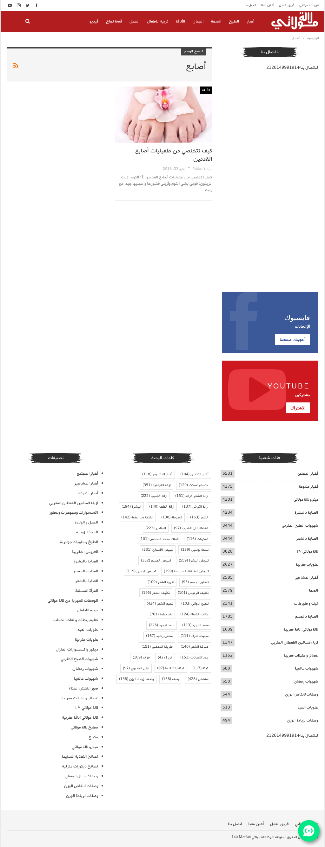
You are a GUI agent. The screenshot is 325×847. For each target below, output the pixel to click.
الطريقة (171, 517)
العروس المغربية (85, 552)
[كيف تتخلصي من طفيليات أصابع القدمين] (163, 115)
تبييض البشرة (194, 560)
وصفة (171, 679)
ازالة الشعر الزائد (192, 496)
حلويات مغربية (307, 564)
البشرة (131, 507)
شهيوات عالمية (306, 668)
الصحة (216, 21)
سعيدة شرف (195, 636)
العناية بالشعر (307, 539)
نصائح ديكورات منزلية (80, 766)
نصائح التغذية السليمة (80, 756)
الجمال (198, 21)
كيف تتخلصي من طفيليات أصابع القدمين (173, 155)
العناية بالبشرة (306, 513)
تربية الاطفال (157, 21)
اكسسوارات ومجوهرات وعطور (74, 512)
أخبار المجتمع (307, 474)
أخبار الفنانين (194, 474)
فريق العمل (287, 5)
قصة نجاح (114, 21)
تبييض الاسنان (157, 550)
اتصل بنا (250, 5)
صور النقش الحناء (83, 688)
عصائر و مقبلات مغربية (301, 655)
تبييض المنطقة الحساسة (186, 571)
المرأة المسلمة (86, 590)
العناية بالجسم (306, 616)
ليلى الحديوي (136, 668)
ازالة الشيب (154, 496)
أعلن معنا (267, 5)
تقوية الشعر (161, 582)
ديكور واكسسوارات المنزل (77, 649)
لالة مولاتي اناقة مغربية (301, 629)
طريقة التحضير (157, 647)
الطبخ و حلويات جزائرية (79, 542)
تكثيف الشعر (156, 593)
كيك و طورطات (306, 603)
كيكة (200, 668)
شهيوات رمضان (306, 681)
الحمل (134, 21)
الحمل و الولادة (86, 522)
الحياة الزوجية (87, 532)
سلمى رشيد (159, 636)
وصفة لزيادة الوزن (136, 679)
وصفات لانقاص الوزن (301, 694)
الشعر (199, 517)
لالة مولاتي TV (307, 552)
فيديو (94, 21)
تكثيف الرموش (193, 593)
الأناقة (180, 21)
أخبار (250, 21)
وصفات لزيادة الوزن (302, 720)
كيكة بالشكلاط (170, 668)
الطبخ (234, 21)
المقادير (155, 528)
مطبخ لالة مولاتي (84, 727)
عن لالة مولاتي (309, 5)
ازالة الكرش (195, 507)
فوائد (141, 657)
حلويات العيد (308, 707)
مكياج (93, 737)
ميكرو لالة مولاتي (306, 500)
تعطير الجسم (195, 582)
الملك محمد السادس (159, 539)
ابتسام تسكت (194, 485)
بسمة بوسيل (195, 550)
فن (165, 657)
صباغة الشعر (195, 647)
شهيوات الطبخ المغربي (300, 526)
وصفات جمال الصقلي (81, 776)
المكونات (198, 539)
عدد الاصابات (194, 657)
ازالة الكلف (161, 507)
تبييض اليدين (141, 571)
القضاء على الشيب (191, 528)
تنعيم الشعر (160, 603)
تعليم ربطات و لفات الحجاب (75, 620)
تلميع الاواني (195, 603)
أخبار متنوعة (308, 487)
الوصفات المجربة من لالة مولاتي (73, 600)
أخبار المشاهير (306, 577)
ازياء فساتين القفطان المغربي (294, 642)
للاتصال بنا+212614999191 (292, 67)
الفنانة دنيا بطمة (137, 517)
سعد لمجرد (161, 625)
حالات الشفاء (194, 614)
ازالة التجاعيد (157, 485)
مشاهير (198, 679)
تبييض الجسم (156, 560)
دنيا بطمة (160, 614)
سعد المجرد (195, 625)
